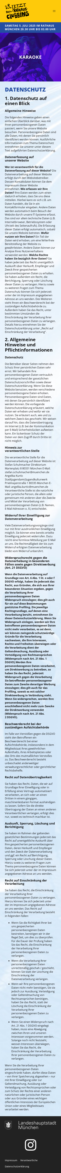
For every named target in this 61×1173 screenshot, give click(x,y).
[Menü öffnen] (54, 11)
